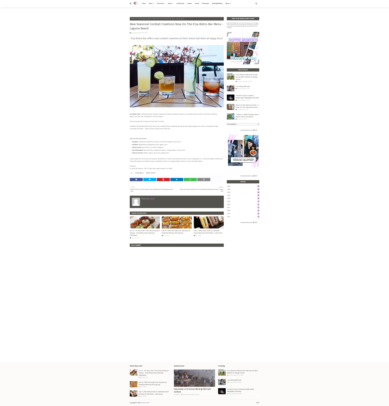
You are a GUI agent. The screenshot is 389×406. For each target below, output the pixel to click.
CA (136, 18)
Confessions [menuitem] (180, 3)
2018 (243, 204)
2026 (243, 186)
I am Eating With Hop (243, 86)
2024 (243, 189)
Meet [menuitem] (150, 3)
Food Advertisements (245, 130)
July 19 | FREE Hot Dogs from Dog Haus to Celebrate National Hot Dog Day (176, 232)
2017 (243, 207)
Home (133, 18)
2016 (243, 210)
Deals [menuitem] (170, 3)
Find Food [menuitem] (160, 3)
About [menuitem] (227, 3)
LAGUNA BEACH (139, 173)
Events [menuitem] (197, 3)
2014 (243, 216)
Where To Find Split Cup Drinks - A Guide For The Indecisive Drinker (247, 106)
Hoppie (152, 199)
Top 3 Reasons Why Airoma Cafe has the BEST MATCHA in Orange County (246, 77)
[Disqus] (177, 272)
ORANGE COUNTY (150, 173)
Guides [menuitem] (189, 3)
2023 (243, 192)
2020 (243, 198)
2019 (243, 201)
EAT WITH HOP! (145, 402)
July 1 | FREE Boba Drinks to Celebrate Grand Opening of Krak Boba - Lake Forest (208, 232)
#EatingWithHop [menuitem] (217, 3)
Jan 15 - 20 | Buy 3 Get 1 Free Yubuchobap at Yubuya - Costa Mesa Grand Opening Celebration (145, 233)
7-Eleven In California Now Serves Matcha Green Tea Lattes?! (247, 116)
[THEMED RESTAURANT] (194, 378)
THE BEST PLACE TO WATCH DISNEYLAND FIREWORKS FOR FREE (247, 97)
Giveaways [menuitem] (205, 3)
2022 (243, 195)
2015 (243, 213)
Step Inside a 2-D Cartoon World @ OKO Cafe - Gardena (193, 390)
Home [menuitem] (144, 3)
